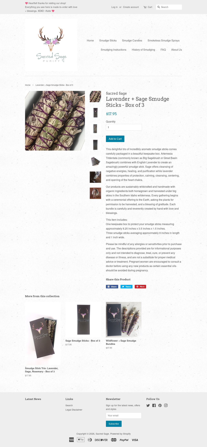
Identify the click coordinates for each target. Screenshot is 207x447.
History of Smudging (143, 49)
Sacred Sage (102, 433)
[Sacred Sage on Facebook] (154, 406)
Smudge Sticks (108, 40)
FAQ (163, 49)
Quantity (110, 121)
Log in (114, 7)
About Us (176, 49)
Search (69, 405)
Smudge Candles (132, 40)
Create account (131, 7)
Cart (150, 7)
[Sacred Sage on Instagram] (166, 406)
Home (90, 40)
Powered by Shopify (120, 433)
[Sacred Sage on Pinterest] (160, 406)
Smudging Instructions (113, 49)
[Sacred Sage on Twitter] (148, 406)
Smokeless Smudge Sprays (164, 40)
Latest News (33, 399)
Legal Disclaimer (73, 409)
